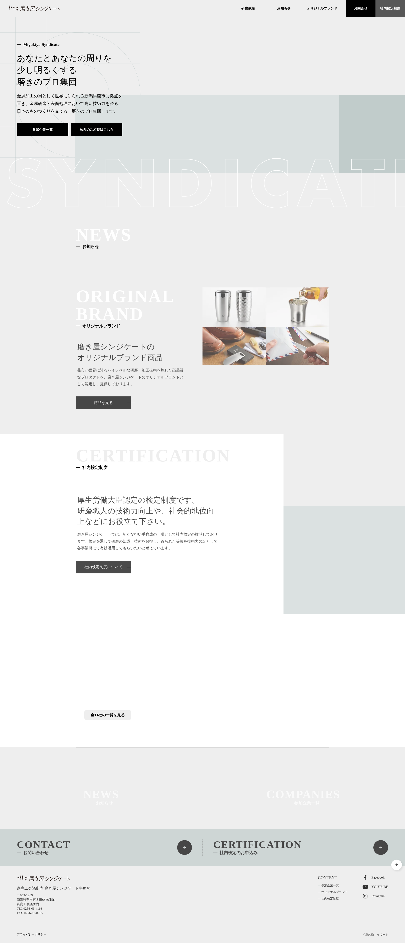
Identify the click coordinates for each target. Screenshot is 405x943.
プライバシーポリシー (31, 934)
